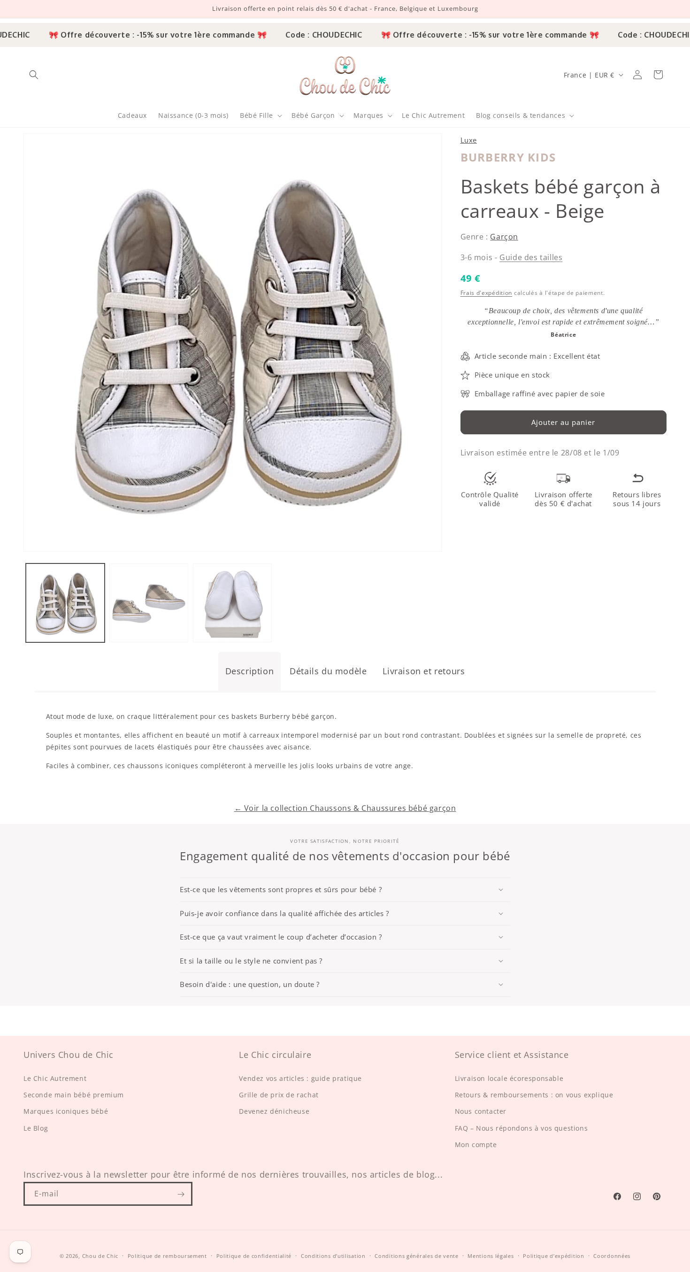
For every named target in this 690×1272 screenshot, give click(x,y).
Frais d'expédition (486, 293)
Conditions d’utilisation (333, 1255)
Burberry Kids (508, 157)
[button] (33, 74)
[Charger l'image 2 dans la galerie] (148, 602)
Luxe (468, 140)
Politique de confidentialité (254, 1255)
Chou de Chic (100, 1255)
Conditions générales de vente (416, 1255)
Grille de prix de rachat (278, 1095)
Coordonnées (611, 1255)
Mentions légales (491, 1255)
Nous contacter (480, 1111)
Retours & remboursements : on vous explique (534, 1095)
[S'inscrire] (180, 1194)
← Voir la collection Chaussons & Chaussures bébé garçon (345, 808)
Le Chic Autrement (54, 1078)
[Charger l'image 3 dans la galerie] (232, 602)
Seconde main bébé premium (73, 1095)
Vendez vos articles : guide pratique (300, 1078)
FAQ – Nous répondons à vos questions (521, 1128)
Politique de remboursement (167, 1255)
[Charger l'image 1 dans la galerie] (65, 602)
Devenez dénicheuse (274, 1111)
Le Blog (35, 1128)
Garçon (504, 236)
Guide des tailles (530, 257)
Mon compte (476, 1144)
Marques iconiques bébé (65, 1111)
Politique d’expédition (553, 1255)
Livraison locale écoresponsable (509, 1078)
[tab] (249, 671)
